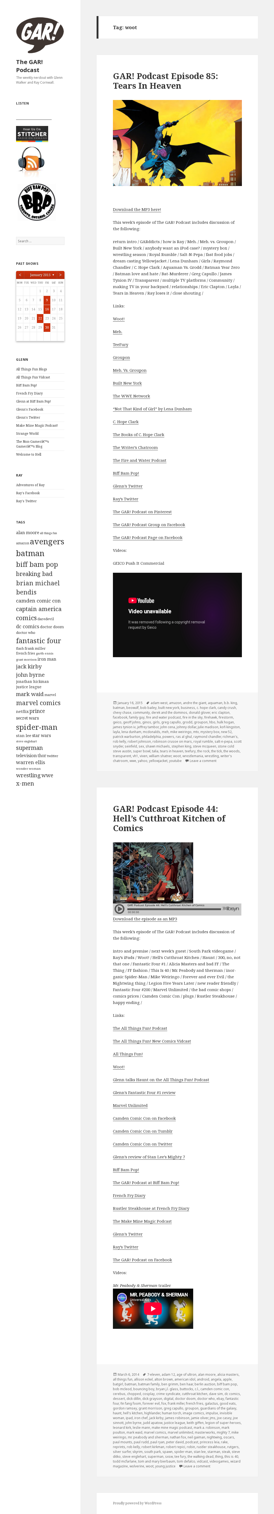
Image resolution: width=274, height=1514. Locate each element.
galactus (211, 1403)
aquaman (215, 703)
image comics (193, 1413)
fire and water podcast (163, 717)
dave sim (216, 1394)
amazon (22, 543)
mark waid (30, 694)
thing (219, 1456)
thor (42, 755)
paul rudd (141, 1442)
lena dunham (131, 732)
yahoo (142, 760)
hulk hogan (225, 722)
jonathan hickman (32, 681)
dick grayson (152, 1398)
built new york (168, 707)
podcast (191, 1442)
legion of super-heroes (223, 1422)
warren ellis (30, 762)
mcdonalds (151, 732)
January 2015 (40, 275)
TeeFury (120, 344)
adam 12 (168, 1374)
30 (47, 327)
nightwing (214, 1437)
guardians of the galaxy (218, 1408)
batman (30, 553)
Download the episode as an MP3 (145, 918)
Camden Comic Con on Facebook (144, 1118)
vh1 (135, 756)
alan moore (27, 532)
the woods (231, 751)
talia (155, 751)
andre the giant (194, 703)
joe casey (224, 1418)
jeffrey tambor (148, 727)
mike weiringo (181, 732)
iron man (46, 659)
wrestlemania (192, 756)
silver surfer (122, 1451)
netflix (22, 711)
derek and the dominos (169, 712)
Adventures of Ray (30, 485)
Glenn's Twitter (28, 417)
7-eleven (153, 1374)
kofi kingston (230, 727)
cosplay (149, 1394)
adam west (159, 703)
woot (177, 756)
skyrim (137, 1451)
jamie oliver (199, 1418)
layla (116, 732)
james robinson (177, 1418)
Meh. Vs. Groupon (130, 370)
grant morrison (26, 659)
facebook (120, 717)
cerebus (119, 1394)
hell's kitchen (133, 1413)
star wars (41, 735)
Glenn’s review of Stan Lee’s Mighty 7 (149, 1156)
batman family (149, 1384)
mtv (196, 732)
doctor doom (52, 626)
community (141, 712)
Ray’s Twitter (125, 498)
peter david (175, 1442)
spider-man (37, 727)
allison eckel (143, 1379)
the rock (203, 751)
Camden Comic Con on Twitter (142, 1144)
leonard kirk (122, 1427)
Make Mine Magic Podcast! (37, 425)
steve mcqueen (204, 746)
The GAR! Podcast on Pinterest (142, 511)
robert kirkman (153, 1447)
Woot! (119, 318)
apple (227, 1379)
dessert (119, 1398)
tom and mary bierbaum (156, 1461)
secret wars (27, 718)
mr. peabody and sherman (148, 1437)
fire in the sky (192, 717)
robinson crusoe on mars (172, 741)
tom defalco (186, 1461)
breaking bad (34, 574)
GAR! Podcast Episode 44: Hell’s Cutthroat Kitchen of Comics (169, 818)
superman (29, 748)
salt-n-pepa (223, 741)
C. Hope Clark (126, 421)
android (203, 1379)
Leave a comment (203, 760)
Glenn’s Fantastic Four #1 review (144, 1092)
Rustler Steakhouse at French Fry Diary (151, 1208)
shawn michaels (158, 746)
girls (156, 722)
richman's (230, 736)
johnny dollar (186, 727)
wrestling (28, 775)
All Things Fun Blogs (31, 369)
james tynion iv (124, 727)
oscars (228, 1437)
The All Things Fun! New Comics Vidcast (152, 1041)
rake (224, 1442)
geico (117, 722)
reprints (119, 1447)
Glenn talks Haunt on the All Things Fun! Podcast (161, 1079)
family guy (136, 717)
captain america (39, 609)
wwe (47, 775)
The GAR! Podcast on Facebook (142, 1259)
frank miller (35, 648)
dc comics (27, 626)
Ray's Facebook (28, 493)
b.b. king (230, 703)
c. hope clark (206, 707)
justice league (28, 686)
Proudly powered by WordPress (137, 1503)
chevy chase (122, 712)
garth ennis (44, 653)
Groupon (121, 357)
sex (141, 746)
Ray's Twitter (26, 501)
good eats (228, 1403)
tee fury (180, 1456)
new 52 (226, 732)
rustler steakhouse (211, 1447)
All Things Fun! (128, 1054)
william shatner (160, 756)
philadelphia (151, 736)
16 (47, 309)
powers (168, 736)
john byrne (30, 674)
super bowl (141, 751)
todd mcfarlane (124, 1461)
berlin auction (205, 1384)
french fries (25, 653)
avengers (47, 541)
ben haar (186, 1384)
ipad (129, 1418)
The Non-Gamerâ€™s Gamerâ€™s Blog (32, 444)
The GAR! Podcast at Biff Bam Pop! (146, 1182)
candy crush (227, 707)
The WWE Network (131, 396)
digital (168, 1398)
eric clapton (221, 712)
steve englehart (26, 741)
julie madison (208, 727)
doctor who (25, 632)
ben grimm (169, 1384)
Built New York (127, 383)
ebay (220, 1398)
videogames (219, 1461)
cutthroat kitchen (194, 1394)
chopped (134, 1394)
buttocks (186, 1389)
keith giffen (195, 1422)
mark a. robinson (207, 1427)
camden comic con (38, 600)
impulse (212, 1413)
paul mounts (122, 1442)
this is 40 (231, 1456)
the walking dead (201, 1456)
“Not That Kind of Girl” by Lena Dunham (152, 408)
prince (37, 711)
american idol (184, 1379)
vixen (143, 756)
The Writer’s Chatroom (135, 447)
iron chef (141, 1418)
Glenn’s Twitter (128, 486)
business (188, 707)
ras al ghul (184, 736)
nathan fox (178, 1437)
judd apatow (152, 1422)
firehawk (210, 717)
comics (26, 617)
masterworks (205, 1432)
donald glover (199, 712)
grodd (187, 722)
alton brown (163, 1379)
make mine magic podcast (172, 1427)
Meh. (117, 331)
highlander (152, 1413)
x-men (25, 783)
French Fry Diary (29, 393)
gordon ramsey (125, 1408)
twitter (52, 755)
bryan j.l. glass (167, 1389)
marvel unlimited (180, 1432)
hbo (212, 722)
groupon (201, 722)
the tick (216, 751)
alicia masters (228, 1374)
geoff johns (132, 722)
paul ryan (157, 1442)
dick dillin (134, 1398)
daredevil (45, 618)
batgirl (118, 1384)
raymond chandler (207, 736)
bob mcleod (122, 1389)
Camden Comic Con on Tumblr (143, 1131)
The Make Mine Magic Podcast (142, 1221)
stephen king (181, 746)
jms (212, 1418)
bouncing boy (143, 1389)
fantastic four (38, 640)
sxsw (169, 1456)
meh (165, 732)
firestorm (226, 717)
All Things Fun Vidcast (33, 377)
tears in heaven (171, 751)
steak (226, 1451)
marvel (50, 695)
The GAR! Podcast (29, 66)
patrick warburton (126, 736)
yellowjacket (158, 760)
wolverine (137, 1466)
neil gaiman (196, 1437)
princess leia (209, 1442)
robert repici (175, 1447)
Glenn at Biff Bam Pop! (33, 401)
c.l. (197, 1389)
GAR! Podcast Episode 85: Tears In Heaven (165, 80)
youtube (175, 760)
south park (152, 1451)
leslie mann (141, 1427)
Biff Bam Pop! (26, 385)
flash (20, 648)
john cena (167, 727)
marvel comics (38, 702)
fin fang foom (130, 1403)
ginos (146, 722)
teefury (190, 751)
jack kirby (29, 666)
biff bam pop (37, 564)
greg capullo (171, 722)
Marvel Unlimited (130, 1105)
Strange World (27, 433)
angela (216, 1379)
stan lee (23, 735)
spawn (167, 1451)
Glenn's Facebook (29, 409)
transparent (122, 756)
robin (191, 1447)
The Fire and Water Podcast (139, 460)
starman (213, 1451)
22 (40, 318)
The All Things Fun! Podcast (140, 1028)
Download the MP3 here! (137, 209)
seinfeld (131, 746)
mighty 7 (223, 1432)
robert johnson (139, 741)
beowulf (132, 707)
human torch (171, 1413)
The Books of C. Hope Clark (138, 434)
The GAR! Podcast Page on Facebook (147, 537)
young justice (165, 1466)
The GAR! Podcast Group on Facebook (149, 524)
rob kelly (119, 741)
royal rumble (203, 741)
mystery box (209, 732)
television (26, 755)
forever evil (151, 1403)
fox (163, 1403)
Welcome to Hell (28, 454)
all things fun (48, 533)
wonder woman (28, 769)
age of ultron (186, 1374)
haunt (117, 1413)
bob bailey (148, 707)
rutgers (233, 1447)
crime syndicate (168, 1394)
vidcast (202, 1461)
